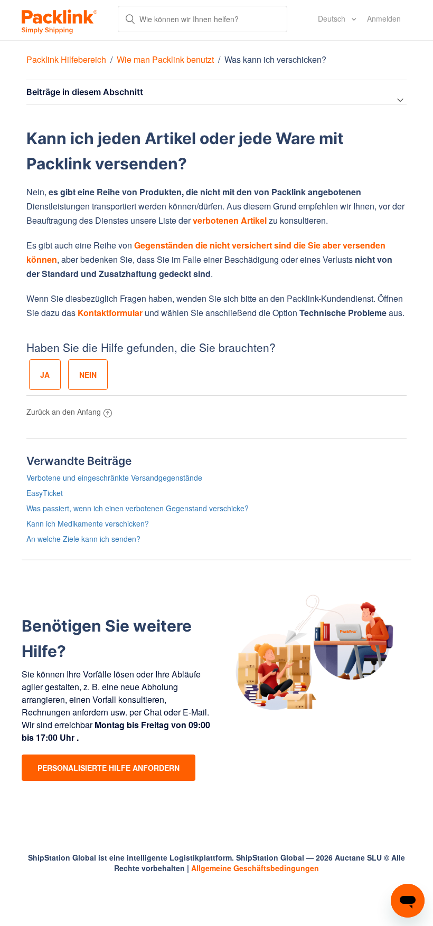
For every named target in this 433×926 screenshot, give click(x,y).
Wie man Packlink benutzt (165, 59)
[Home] (59, 20)
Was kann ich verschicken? (275, 59)
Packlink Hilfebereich (66, 59)
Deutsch (332, 18)
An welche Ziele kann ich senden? (83, 538)
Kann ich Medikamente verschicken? (87, 523)
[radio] (45, 374)
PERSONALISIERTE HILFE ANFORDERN (108, 767)
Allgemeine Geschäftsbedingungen (255, 868)
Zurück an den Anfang (63, 411)
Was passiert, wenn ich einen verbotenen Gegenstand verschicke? (137, 508)
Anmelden (384, 18)
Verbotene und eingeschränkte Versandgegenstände (114, 477)
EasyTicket (44, 493)
